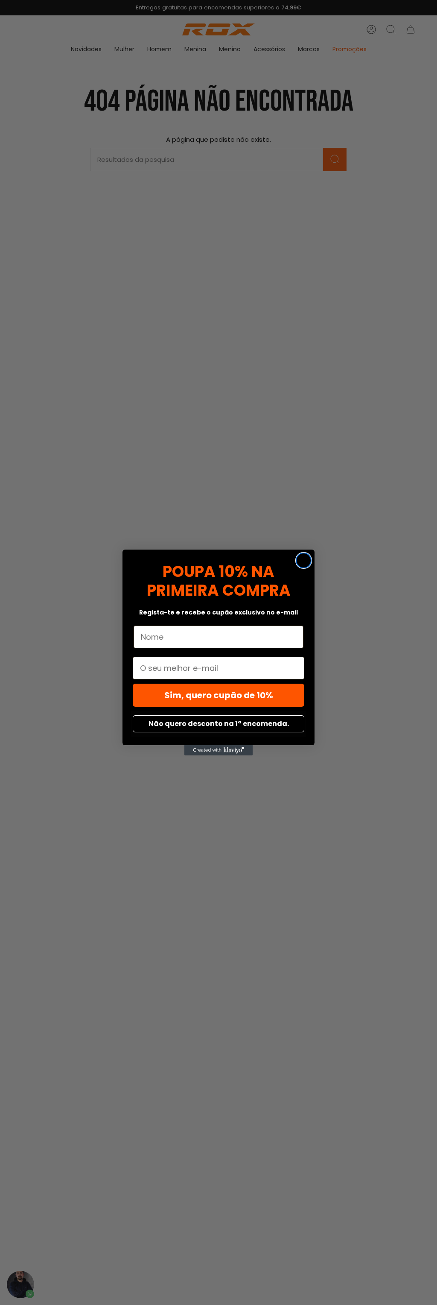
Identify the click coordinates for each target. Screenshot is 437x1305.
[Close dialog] (303, 560)
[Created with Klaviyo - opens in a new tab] (218, 750)
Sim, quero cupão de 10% (218, 695)
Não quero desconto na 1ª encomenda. (219, 724)
